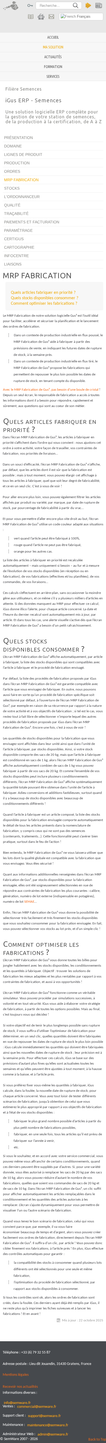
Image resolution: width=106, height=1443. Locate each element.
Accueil (53, 37)
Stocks (12, 188)
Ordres (12, 171)
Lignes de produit (23, 154)
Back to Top (97, 1440)
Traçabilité (16, 213)
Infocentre (16, 256)
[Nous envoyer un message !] (51, 16)
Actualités (53, 57)
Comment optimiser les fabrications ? (44, 303)
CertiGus (14, 239)
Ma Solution (53, 47)
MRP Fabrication (21, 180)
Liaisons (12, 264)
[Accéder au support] (41, 16)
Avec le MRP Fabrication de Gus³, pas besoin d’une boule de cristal (50, 389)
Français (83, 16)
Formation (53, 66)
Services (53, 76)
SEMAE (29, 902)
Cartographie (19, 247)
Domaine (13, 146)
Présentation (18, 137)
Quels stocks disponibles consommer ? (44, 298)
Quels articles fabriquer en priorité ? (43, 293)
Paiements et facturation (31, 222)
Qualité (12, 205)
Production (17, 163)
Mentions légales (16, 1375)
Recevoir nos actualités (20, 1387)
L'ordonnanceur (22, 197)
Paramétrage (18, 230)
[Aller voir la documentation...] (30, 16)
